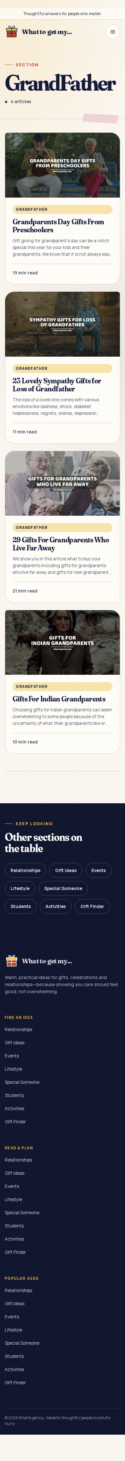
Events (98, 870)
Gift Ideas (66, 870)
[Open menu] (112, 31)
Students (21, 906)
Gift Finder (92, 906)
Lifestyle (20, 888)
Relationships (25, 870)
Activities (56, 906)
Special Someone (63, 888)
